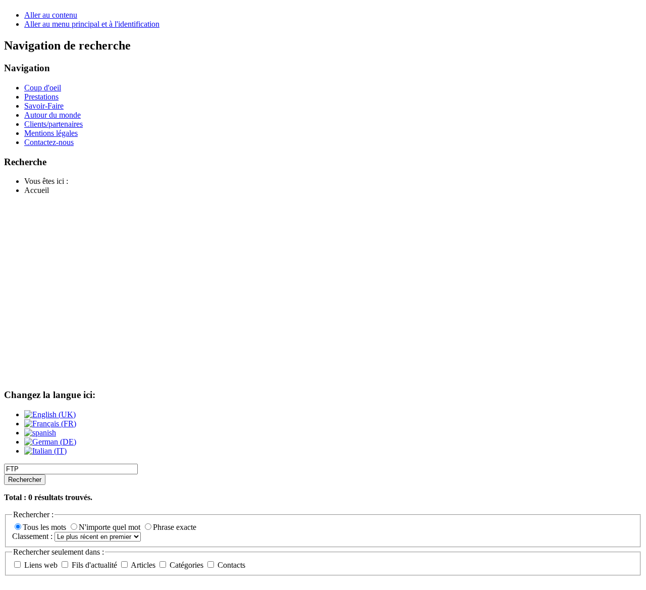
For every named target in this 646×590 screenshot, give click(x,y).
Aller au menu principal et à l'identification (91, 24)
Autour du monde (52, 115)
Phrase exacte (174, 527)
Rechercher (24, 479)
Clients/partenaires (53, 124)
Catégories (186, 565)
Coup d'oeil (42, 87)
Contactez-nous (49, 142)
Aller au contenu (50, 15)
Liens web (41, 565)
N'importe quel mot (110, 527)
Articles (143, 565)
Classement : (33, 536)
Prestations (41, 96)
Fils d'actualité (94, 565)
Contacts (230, 565)
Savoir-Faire (44, 106)
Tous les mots (45, 527)
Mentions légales (51, 133)
